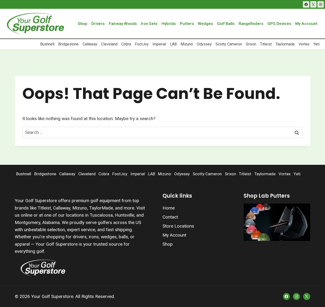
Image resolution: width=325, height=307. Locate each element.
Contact (170, 217)
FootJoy (142, 44)
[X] (313, 4)
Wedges (205, 24)
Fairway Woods (123, 24)
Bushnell (47, 44)
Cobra (126, 44)
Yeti (316, 44)
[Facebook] (306, 4)
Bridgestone (68, 44)
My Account (306, 24)
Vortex (304, 44)
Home (168, 208)
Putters (187, 24)
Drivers (98, 24)
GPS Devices (279, 24)
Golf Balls (226, 24)
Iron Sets (149, 24)
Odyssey (204, 44)
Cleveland (109, 44)
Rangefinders (251, 24)
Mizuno (187, 44)
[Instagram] (320, 4)
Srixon (251, 44)
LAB (173, 44)
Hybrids (169, 24)
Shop (82, 24)
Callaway (90, 44)
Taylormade (285, 44)
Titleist (266, 44)
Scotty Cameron (229, 44)
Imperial (159, 44)
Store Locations (178, 226)
